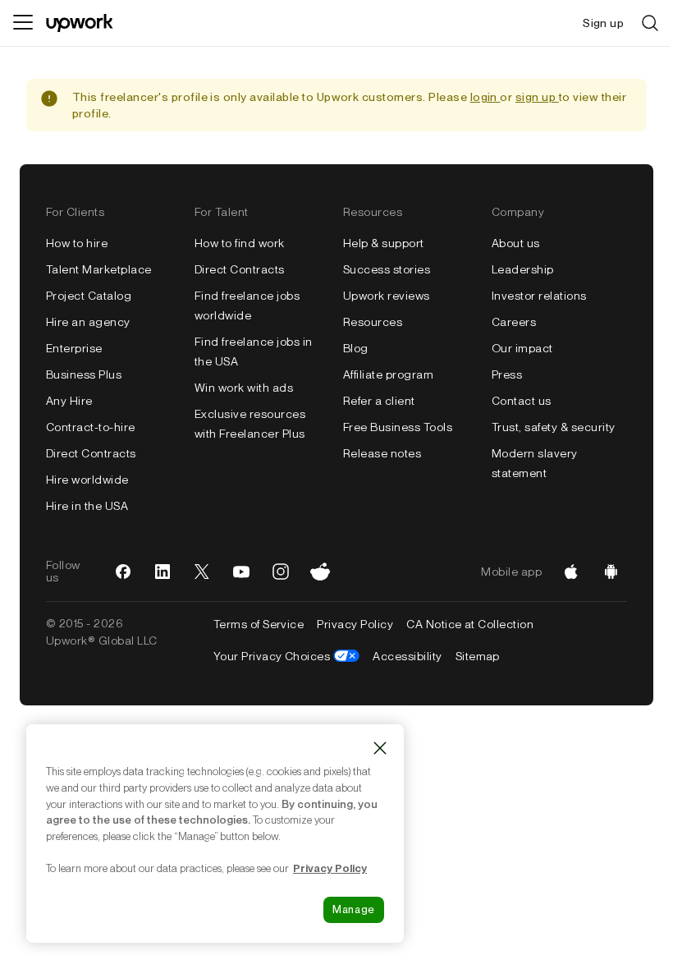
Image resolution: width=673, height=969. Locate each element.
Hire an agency (88, 321)
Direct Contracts (91, 453)
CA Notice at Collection (469, 624)
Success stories (386, 269)
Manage (353, 909)
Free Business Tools (397, 427)
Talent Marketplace (99, 269)
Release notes (382, 453)
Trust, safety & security (554, 427)
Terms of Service (258, 624)
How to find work (240, 243)
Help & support (383, 243)
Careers (514, 321)
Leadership (523, 269)
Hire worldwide (87, 479)
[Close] (380, 748)
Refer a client (379, 400)
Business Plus (83, 374)
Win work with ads (244, 387)
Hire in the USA (87, 505)
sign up (537, 96)
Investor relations (539, 295)
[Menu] (23, 23)
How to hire (77, 243)
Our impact (522, 348)
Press (507, 374)
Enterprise (74, 348)
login (485, 96)
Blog (356, 348)
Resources (372, 321)
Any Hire (69, 400)
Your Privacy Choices (286, 656)
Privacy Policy (355, 624)
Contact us (522, 400)
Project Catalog (88, 295)
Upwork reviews (386, 295)
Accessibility (407, 656)
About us (516, 243)
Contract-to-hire (90, 427)
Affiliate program (388, 374)
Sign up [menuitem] (603, 23)
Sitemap (478, 656)
